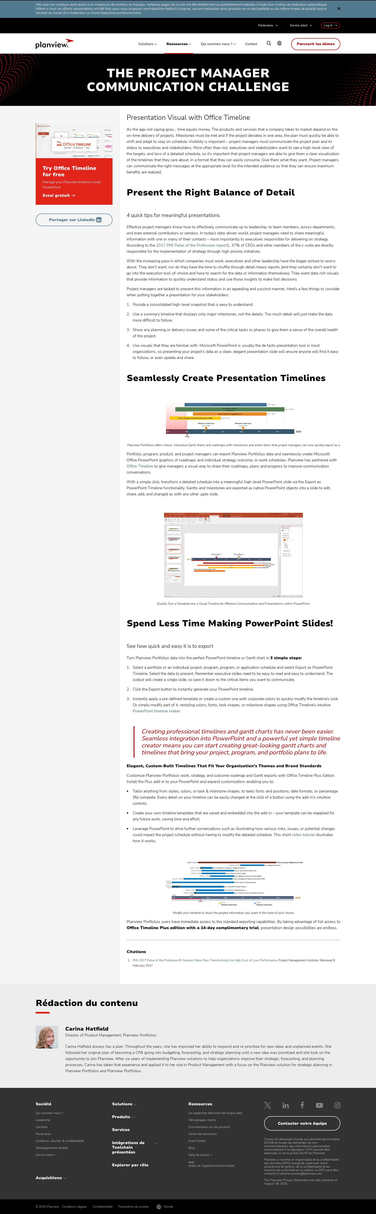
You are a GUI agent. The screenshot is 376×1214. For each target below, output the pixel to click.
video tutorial (303, 834)
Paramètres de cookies (133, 1207)
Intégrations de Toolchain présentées (128, 1147)
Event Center (197, 1141)
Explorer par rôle (130, 1165)
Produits (121, 1116)
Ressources (177, 44)
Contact (251, 44)
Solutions (145, 44)
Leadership (43, 1120)
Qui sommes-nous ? (216, 44)
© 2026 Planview (47, 1207)
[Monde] (279, 43)
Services (121, 1129)
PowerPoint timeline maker (156, 711)
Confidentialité (102, 1207)
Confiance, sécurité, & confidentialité (60, 1141)
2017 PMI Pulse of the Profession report (191, 245)
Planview (55, 45)
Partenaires (265, 25)
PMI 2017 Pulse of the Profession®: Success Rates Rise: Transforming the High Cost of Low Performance (205, 960)
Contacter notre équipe (302, 1123)
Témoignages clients (202, 1120)
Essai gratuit (59, 195)
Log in (328, 25)
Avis (211, 1164)
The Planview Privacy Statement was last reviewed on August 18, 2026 (301, 1182)
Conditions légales (74, 1207)
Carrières (42, 1127)
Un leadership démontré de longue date (215, 1113)
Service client (298, 25)
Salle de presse (198, 1155)
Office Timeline (140, 466)
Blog (191, 1148)
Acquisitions (49, 1177)
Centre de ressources (202, 1134)
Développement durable (52, 1148)
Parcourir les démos (316, 44)
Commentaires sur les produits (209, 1127)
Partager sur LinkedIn (72, 219)
